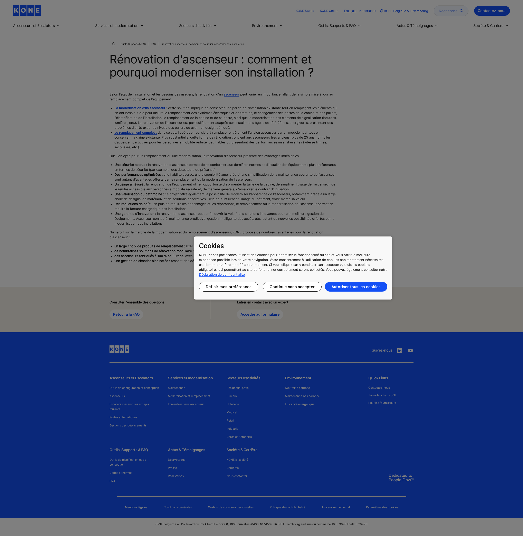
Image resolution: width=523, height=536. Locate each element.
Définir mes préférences (228, 287)
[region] (293, 268)
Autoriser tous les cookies (356, 287)
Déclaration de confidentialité (222, 274)
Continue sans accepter (292, 287)
